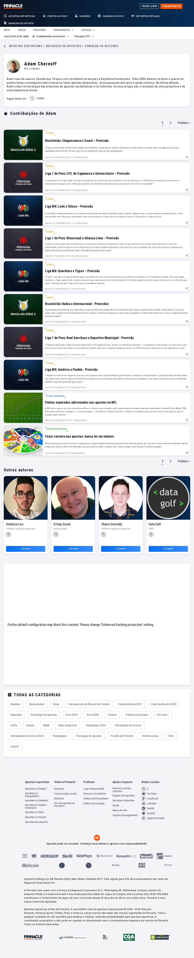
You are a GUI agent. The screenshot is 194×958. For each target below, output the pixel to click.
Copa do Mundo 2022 (163, 704)
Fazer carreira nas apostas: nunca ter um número (79, 436)
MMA (46, 725)
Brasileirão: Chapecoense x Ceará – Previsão (77, 141)
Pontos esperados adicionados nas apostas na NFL (81, 402)
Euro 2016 (72, 714)
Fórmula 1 (163, 714)
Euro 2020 (93, 714)
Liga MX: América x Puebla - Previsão (71, 369)
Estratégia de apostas (44, 714)
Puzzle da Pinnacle (122, 735)
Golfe (14, 725)
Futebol (112, 714)
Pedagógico (60, 735)
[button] (7, 30)
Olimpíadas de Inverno (128, 725)
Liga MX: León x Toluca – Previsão (69, 206)
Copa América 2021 (130, 704)
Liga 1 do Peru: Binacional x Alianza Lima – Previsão (82, 238)
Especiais (16, 714)
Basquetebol (36, 704)
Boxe (56, 704)
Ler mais (26, 549)
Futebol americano (137, 714)
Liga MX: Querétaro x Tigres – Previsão (72, 271)
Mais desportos (68, 725)
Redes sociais (150, 735)
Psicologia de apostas (89, 735)
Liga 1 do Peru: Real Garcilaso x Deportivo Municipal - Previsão (89, 338)
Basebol (15, 704)
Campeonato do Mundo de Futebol (89, 704)
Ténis (170, 735)
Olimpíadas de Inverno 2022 (27, 735)
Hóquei (30, 725)
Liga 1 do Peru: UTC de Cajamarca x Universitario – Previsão (87, 173)
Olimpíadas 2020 (96, 725)
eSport (15, 746)
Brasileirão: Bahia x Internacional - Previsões (77, 304)
